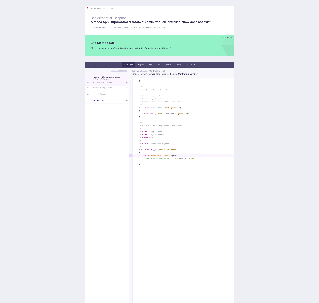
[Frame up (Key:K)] (86, 71)
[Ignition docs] (89, 8)
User (158, 65)
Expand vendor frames (119, 71)
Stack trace (128, 65)
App (150, 65)
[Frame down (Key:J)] (88, 71)
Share (190, 65)
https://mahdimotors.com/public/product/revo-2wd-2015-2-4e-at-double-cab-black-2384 (128, 27)
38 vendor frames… (99, 94)
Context (168, 65)
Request (141, 65)
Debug (178, 65)
